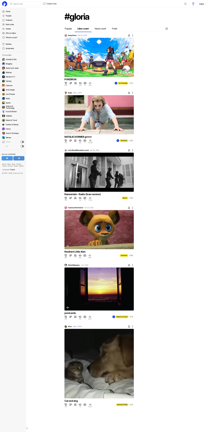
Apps (13, 164)
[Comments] (75, 83)
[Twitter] (7, 158)
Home (8, 11)
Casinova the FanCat (75, 207)
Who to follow (11, 33)
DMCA (21, 166)
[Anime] (13, 142)
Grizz (70, 326)
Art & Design (123, 83)
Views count (100, 28)
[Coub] (4, 3)
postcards (70, 313)
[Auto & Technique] (13, 133)
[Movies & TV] (13, 77)
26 (131, 198)
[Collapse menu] (27, 428)
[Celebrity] (13, 116)
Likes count (83, 28)
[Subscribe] (22, 142)
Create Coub (52, 4)
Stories (8, 29)
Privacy (10, 166)
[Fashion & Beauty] (13, 124)
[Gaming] (13, 81)
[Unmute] (68, 131)
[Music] (13, 98)
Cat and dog (71, 400)
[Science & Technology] (13, 107)
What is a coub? (11, 37)
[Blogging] (13, 64)
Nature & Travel (122, 317)
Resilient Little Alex (74, 251)
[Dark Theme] (185, 4)
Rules (16, 166)
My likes (8, 44)
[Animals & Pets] (13, 59)
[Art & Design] (13, 90)
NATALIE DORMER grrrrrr (78, 136)
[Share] (129, 35)
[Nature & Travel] (13, 120)
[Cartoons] (13, 85)
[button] (167, 28)
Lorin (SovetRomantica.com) (78, 150)
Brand (19, 164)
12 (131, 405)
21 (131, 83)
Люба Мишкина (74, 265)
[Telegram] (18, 158)
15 (131, 317)
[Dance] (13, 129)
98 (131, 255)
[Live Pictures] (13, 94)
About (4, 164)
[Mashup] (13, 72)
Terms (4, 166)
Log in (201, 4)
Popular (8, 16)
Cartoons (124, 140)
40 (131, 140)
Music (125, 198)
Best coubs (10, 24)
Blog (9, 164)
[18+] (22, 146)
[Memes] (13, 137)
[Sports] (13, 103)
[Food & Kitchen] (13, 111)
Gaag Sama (72, 35)
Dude (70, 93)
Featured (9, 20)
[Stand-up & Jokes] (13, 68)
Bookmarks (10, 48)
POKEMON (70, 79)
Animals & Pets (122, 404)
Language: (8, 169)
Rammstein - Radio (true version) (82, 194)
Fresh (114, 28)
